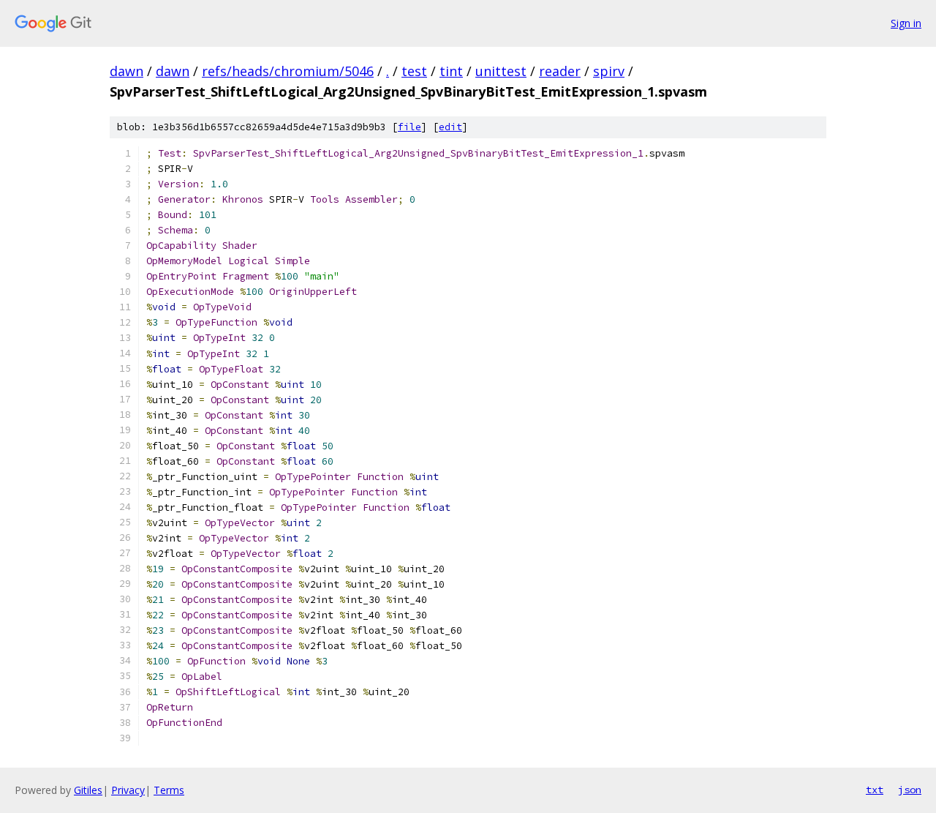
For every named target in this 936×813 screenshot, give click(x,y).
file (409, 127)
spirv (608, 71)
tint (451, 71)
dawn (126, 71)
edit (450, 127)
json (909, 789)
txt (874, 789)
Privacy (128, 790)
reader (560, 71)
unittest (500, 71)
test (414, 71)
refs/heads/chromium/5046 (288, 71)
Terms (169, 790)
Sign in (906, 23)
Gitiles (88, 790)
